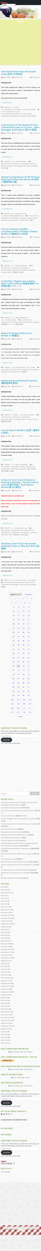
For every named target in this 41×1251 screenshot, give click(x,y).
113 (18, 712)
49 (18, 645)
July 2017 (4, 895)
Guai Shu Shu (23, 10)
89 (18, 687)
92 (13, 691)
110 (24, 708)
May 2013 (4, 1037)
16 (13, 611)
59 (28, 653)
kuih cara (33, 164)
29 (18, 624)
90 (23, 687)
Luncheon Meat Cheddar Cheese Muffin (14, 270)
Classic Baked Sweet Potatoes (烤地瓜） (14, 838)
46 (23, 641)
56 (13, 653)
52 (13, 649)
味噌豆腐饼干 (19, 324)
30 (23, 624)
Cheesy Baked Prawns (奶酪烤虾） (12, 859)
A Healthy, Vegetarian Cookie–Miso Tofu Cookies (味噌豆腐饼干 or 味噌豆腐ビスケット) (20, 283)
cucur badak (5, 370)
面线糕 (3, 587)
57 (18, 653)
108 (12, 708)
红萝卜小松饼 (31, 469)
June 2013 (4, 1034)
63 (28, 658)
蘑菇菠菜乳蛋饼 (6, 421)
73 (18, 670)
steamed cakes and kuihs (9, 220)
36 (13, 632)
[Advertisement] (20, 44)
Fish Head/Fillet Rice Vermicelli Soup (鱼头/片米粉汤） (18, 72)
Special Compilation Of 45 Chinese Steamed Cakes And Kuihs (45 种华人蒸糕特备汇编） (20, 179)
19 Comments (35, 490)
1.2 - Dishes (15, 107)
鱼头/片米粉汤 (31, 116)
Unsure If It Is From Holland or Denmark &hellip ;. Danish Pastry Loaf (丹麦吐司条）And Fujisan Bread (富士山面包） (20, 483)
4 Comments (36, 339)
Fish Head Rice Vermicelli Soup (11, 114)
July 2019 (4, 887)
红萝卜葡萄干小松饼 (7, 471)
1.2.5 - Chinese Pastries (18, 162)
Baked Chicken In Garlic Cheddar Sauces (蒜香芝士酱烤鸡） (20, 862)
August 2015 (5, 961)
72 (13, 670)
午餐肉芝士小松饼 (18, 272)
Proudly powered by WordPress (14, 1228)
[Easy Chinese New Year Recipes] (20, 1052)
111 (30, 708)
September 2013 (6, 1026)
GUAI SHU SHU (27, 114)
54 (23, 649)
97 (18, 695)
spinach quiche (33, 419)
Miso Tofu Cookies (26, 322)
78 (23, 674)
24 (13, 620)
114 (24, 712)
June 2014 (4, 1000)
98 (23, 695)
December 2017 (6, 893)
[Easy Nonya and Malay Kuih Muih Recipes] (20, 1069)
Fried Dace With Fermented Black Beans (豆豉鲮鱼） (18, 835)
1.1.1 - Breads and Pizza (19, 528)
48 (13, 645)
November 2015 (6, 952)
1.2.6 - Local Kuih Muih (18, 367)
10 (25, 603)
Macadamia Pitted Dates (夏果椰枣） (13, 829)
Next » (21, 716)
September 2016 (6, 924)
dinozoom (20, 1230)
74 (23, 670)
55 (28, 649)
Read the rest (7, 102)
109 (18, 708)
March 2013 (4, 1043)
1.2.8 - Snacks (30, 367)
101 (18, 700)
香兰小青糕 (4, 168)
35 (28, 628)
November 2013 (6, 1020)
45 (18, 641)
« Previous (28, 594)
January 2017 (5, 912)
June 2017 (4, 898)
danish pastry (5, 530)
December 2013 (6, 1017)
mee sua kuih (24, 585)
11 (30, 603)
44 (13, 641)
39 (28, 632)
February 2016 (5, 944)
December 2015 (6, 949)
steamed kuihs (24, 220)
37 (18, 632)
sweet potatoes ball (15, 372)
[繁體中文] (4, 1161)
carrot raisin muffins (18, 467)
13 (18, 607)
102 (24, 700)
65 (18, 662)
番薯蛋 (25, 372)
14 (23, 607)
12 (13, 607)
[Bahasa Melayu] (6, 1161)
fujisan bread (28, 530)
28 (13, 624)
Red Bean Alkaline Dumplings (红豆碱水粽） (15, 878)
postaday (23, 116)
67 (28, 662)
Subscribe (6, 740)
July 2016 (4, 929)
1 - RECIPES (6, 107)
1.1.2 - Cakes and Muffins (19, 266)
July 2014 (4, 998)
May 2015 (4, 969)
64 (13, 662)
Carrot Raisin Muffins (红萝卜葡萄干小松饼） (20, 431)
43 (28, 636)
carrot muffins (5, 467)
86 (23, 683)
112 (12, 712)
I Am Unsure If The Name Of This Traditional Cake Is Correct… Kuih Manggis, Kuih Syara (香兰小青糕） (20, 127)
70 (23, 666)
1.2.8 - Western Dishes (27, 415)
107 (30, 704)
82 (23, 679)
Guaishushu (5, 116)
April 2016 (4, 938)
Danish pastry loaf (17, 530)
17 (18, 611)
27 (28, 620)
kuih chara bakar (6, 166)
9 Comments (36, 289)
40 (13, 636)
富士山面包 (24, 535)
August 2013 (5, 1029)
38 (23, 632)
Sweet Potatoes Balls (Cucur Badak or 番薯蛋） (17, 334)
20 (13, 615)
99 (28, 695)
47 (28, 641)
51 (28, 645)
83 (28, 679)
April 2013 (4, 1040)
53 (18, 649)
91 (28, 687)
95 (28, 691)
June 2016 (4, 932)
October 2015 (5, 955)
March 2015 (4, 975)
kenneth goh (14, 116)
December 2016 (6, 915)
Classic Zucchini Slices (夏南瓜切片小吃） (14, 816)
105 (18, 704)
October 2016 (5, 921)
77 (18, 674)
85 (18, 683)
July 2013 (4, 1032)
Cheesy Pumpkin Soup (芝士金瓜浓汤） (14, 840)
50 (23, 645)
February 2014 (5, 1012)
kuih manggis (17, 166)
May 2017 (4, 901)
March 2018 (4, 890)
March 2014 (4, 1009)
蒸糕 (31, 220)
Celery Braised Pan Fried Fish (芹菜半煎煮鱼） (16, 808)
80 (13, 679)
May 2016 (4, 935)
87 (28, 683)
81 (18, 679)
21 (18, 615)
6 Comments (36, 77)
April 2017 (4, 904)
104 (12, 704)
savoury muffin (6, 272)
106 (24, 704)
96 (13, 695)
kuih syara (26, 166)
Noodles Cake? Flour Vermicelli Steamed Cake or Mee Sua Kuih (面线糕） (20, 546)
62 (23, 658)
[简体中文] (2, 1161)
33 (18, 628)
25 (18, 620)
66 (23, 662)
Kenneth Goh (18, 77)
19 (28, 611)
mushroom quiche (7, 419)
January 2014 (5, 1015)
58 (23, 653)
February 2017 (5, 910)
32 (13, 628)
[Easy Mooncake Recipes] (20, 1086)
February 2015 (5, 978)
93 (18, 691)
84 (13, 683)
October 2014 (5, 989)
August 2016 (5, 927)
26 (23, 620)
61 (18, 658)
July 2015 (4, 964)
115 (30, 712)
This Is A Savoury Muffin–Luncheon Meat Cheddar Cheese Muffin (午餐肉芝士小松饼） (19, 231)
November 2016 (6, 918)
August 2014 (5, 995)
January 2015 (5, 981)
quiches (24, 419)
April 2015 (4, 972)
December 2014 (6, 983)
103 (30, 700)
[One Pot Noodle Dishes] (20, 1077)
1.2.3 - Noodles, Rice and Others (11, 109)
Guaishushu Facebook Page (14, 1120)
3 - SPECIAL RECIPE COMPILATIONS (12, 216)
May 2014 (4, 1003)
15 (28, 607)
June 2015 (4, 966)
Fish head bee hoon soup (11, 112)
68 (13, 666)
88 (13, 687)
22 (23, 615)
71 (28, 666)
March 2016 (4, 941)
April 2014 (4, 1006)
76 (13, 674)
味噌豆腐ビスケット (7, 324)
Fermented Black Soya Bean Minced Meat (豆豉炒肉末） (19, 870)
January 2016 (5, 946)
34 (23, 628)
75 (28, 670)
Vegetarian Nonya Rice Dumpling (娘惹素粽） (15, 832)
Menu (20, 21)
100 (12, 700)
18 (23, 611)
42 (23, 636)
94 (23, 691)
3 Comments (36, 185)
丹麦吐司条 (16, 535)
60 (13, 658)
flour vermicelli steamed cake (14, 582)
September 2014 (6, 992)
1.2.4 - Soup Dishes (29, 109)
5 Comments (36, 133)
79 (28, 674)
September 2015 (6, 958)
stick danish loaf (6, 535)
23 (28, 615)
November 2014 (6, 986)
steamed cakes (32, 218)
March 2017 (4, 907)
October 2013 (5, 1023)
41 (18, 636)
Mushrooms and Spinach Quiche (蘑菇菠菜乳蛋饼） (19, 381)
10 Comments (35, 386)
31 (28, 624)
